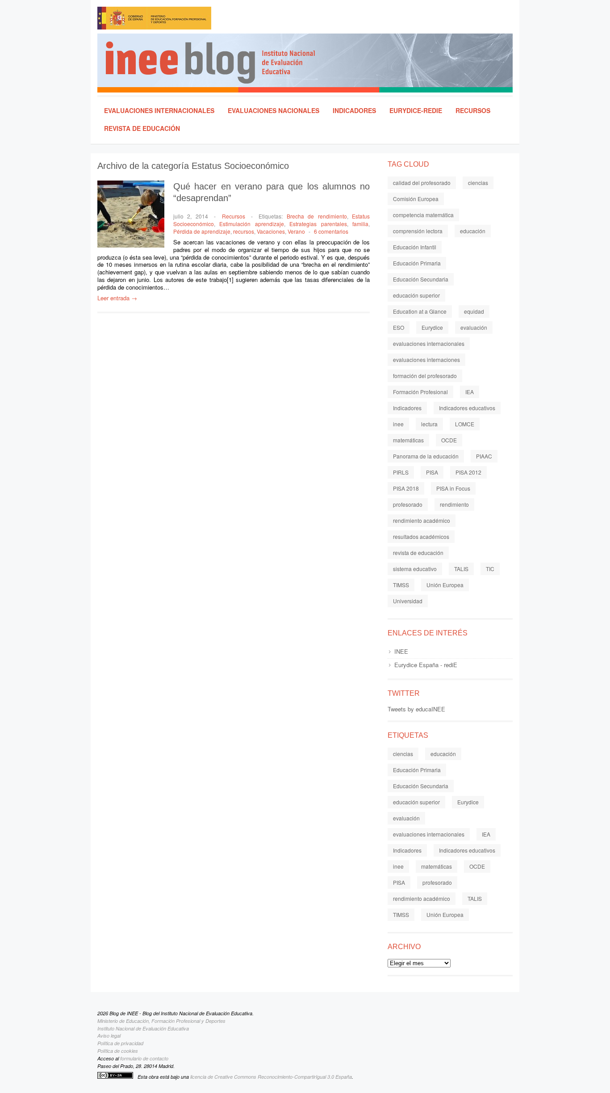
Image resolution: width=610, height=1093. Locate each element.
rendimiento (454, 504)
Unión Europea (445, 585)
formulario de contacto (144, 1058)
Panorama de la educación (426, 456)
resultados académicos (421, 536)
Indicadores (354, 110)
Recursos (472, 110)
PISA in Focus (453, 488)
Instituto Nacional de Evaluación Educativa (143, 1028)
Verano (296, 231)
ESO (398, 327)
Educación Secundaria (420, 279)
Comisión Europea (416, 198)
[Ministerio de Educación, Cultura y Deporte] (193, 20)
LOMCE (464, 424)
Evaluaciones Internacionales (159, 110)
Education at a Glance (420, 311)
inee (398, 424)
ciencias (478, 182)
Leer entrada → (117, 298)
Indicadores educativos (467, 408)
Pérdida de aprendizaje (201, 231)
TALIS (461, 568)
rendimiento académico (421, 520)
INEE (401, 651)
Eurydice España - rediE (425, 664)
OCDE (449, 440)
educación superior (416, 295)
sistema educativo (415, 568)
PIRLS (401, 472)
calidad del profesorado (422, 182)
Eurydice (432, 327)
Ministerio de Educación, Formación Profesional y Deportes (161, 1020)
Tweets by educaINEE (416, 709)
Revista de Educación (142, 128)
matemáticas (408, 440)
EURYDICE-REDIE (415, 110)
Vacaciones (271, 231)
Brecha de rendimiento (317, 216)
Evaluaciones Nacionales (273, 110)
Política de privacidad (120, 1043)
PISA (432, 472)
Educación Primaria (417, 263)
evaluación (473, 327)
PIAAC (484, 456)
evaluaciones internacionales (428, 343)
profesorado (407, 504)
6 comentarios (331, 231)
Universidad (407, 601)
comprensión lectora (418, 231)
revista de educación (418, 552)
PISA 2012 (468, 472)
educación (472, 231)
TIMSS (401, 585)
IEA (469, 391)
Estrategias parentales (318, 223)
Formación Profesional (420, 391)
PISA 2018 (406, 488)
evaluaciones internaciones (426, 359)
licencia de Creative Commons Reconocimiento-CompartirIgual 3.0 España (271, 1076)
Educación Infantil (414, 247)
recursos (243, 231)
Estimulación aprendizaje (251, 223)
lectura (429, 424)
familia (360, 223)
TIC (490, 568)
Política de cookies (117, 1050)
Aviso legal (109, 1035)
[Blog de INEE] (309, 63)
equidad (474, 311)
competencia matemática (423, 215)
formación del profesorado (425, 375)
